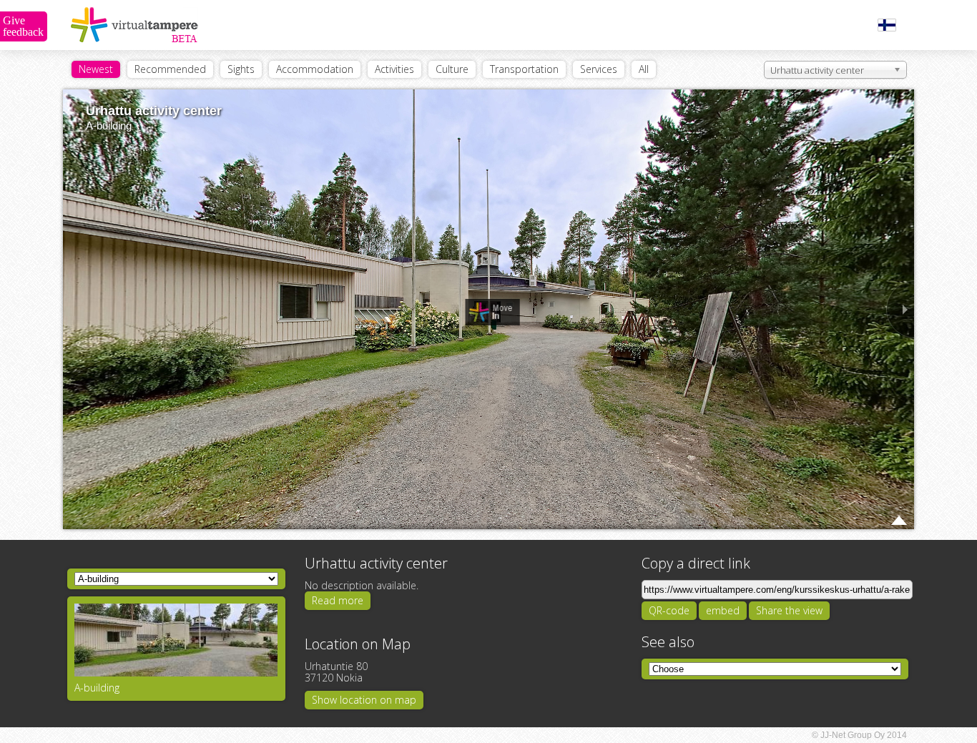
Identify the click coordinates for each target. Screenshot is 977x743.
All (644, 69)
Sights (241, 69)
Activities (394, 69)
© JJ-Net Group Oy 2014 (859, 735)
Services (598, 69)
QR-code (669, 610)
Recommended (170, 69)
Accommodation (314, 69)
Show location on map (364, 700)
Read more (337, 600)
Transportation (524, 69)
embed (723, 610)
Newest (96, 69)
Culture (452, 69)
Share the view (789, 610)
